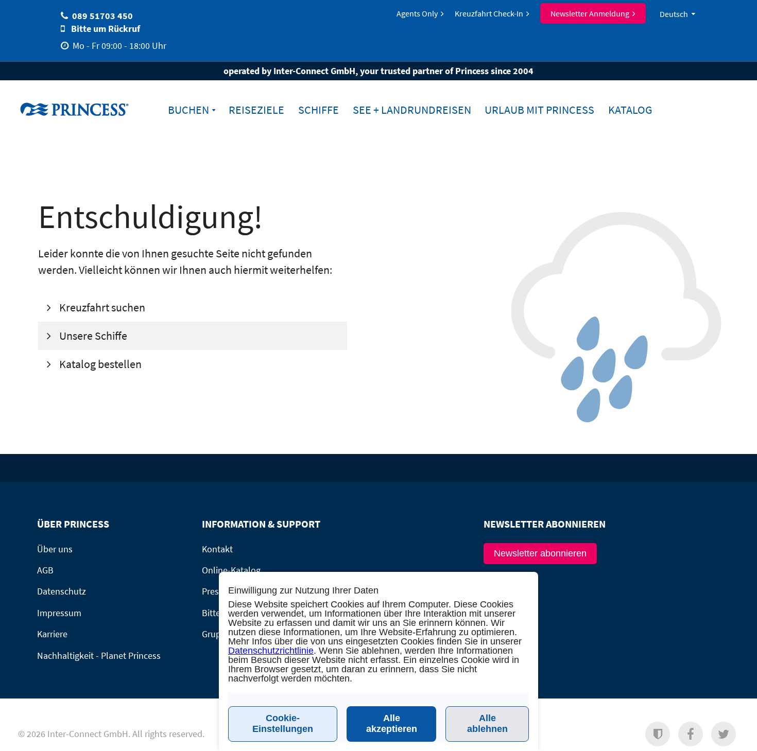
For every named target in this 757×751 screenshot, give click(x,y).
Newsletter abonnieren (540, 553)
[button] (657, 734)
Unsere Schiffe (92, 335)
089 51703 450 (102, 16)
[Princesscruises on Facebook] (690, 734)
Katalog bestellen (99, 364)
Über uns (55, 549)
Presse (215, 591)
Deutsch (674, 14)
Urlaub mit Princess (539, 110)
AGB (45, 570)
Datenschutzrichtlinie (271, 650)
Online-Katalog (231, 570)
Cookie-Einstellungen (282, 723)
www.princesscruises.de (82, 109)
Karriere (52, 634)
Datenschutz (61, 591)
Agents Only (417, 13)
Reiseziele (256, 110)
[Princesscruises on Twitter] (723, 734)
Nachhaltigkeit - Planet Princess (99, 655)
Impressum (59, 613)
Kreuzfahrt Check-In (489, 13)
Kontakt (217, 549)
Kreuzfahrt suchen (101, 307)
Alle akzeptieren (391, 723)
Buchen (188, 110)
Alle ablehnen (487, 723)
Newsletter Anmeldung (589, 13)
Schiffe (318, 110)
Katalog (630, 110)
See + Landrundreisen (412, 110)
